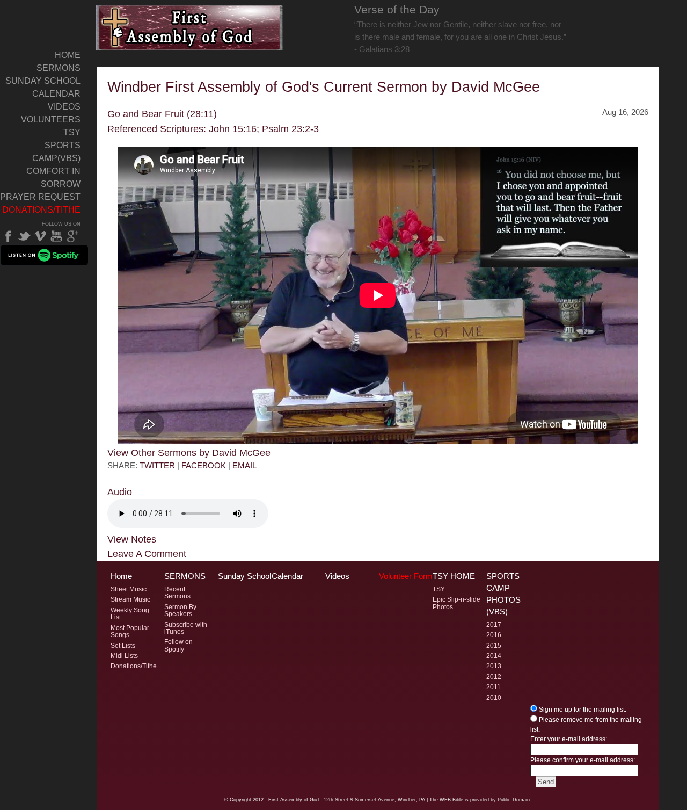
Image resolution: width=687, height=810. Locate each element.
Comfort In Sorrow (53, 178)
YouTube (56, 236)
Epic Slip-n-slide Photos (456, 603)
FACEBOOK (203, 465)
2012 (493, 677)
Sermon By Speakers (180, 610)
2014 (493, 656)
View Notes (131, 539)
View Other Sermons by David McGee (189, 452)
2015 (493, 645)
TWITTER (157, 465)
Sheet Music (129, 589)
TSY (72, 132)
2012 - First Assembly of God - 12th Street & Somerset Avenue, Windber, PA (339, 799)
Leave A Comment (146, 553)
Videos (64, 106)
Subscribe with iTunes (185, 628)
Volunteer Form (406, 576)
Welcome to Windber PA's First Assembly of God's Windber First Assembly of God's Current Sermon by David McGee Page (189, 27)
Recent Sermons (177, 592)
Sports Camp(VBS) (56, 152)
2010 (493, 698)
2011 (493, 687)
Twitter (24, 236)
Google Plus (72, 236)
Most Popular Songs (130, 631)
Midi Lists (124, 656)
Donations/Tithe (41, 209)
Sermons (58, 68)
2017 (493, 624)
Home (68, 55)
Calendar (56, 93)
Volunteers (51, 119)
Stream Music (130, 599)
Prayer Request (40, 196)
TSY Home (454, 576)
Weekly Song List (130, 613)
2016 (493, 635)
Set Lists (123, 645)
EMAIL (244, 465)
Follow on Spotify (178, 645)
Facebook (8, 236)
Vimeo (40, 236)
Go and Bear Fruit (145, 113)
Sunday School (43, 80)
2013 (493, 666)
